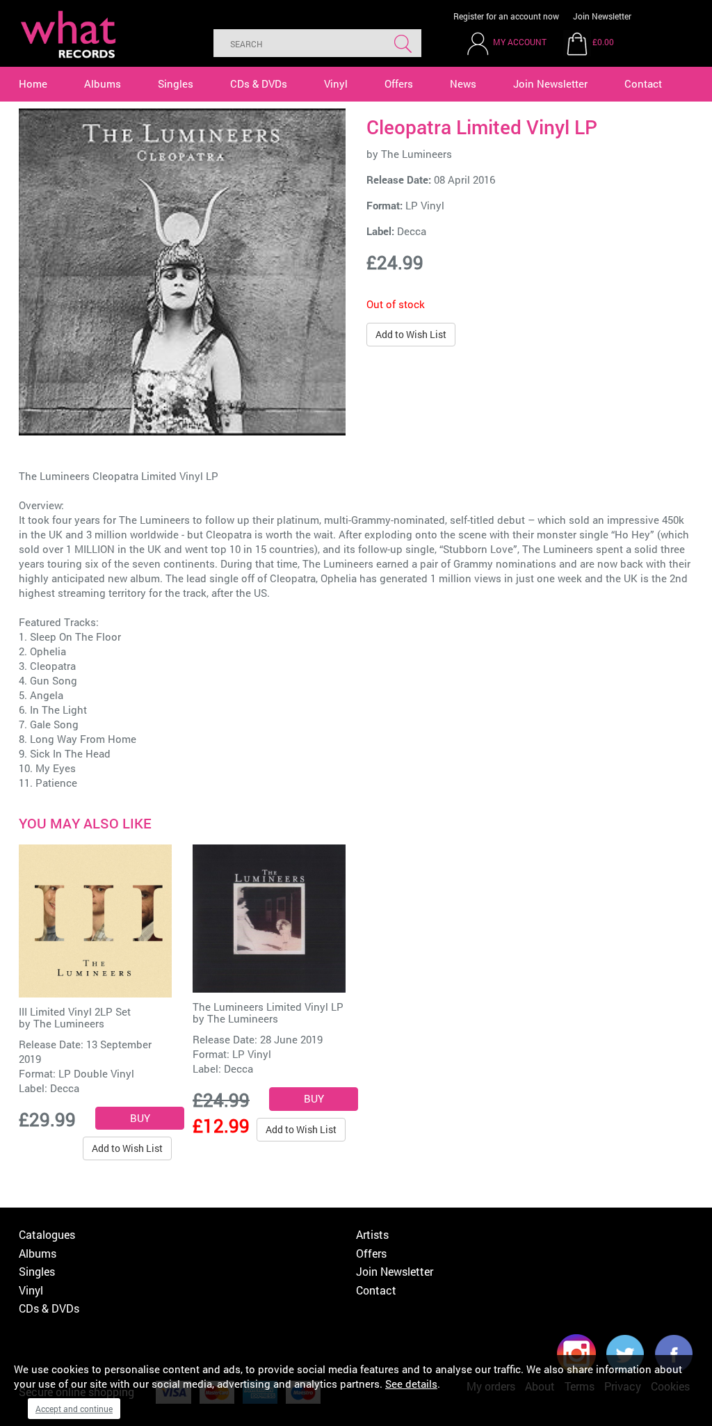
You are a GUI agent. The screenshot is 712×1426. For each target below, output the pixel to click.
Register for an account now (506, 16)
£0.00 (603, 41)
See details (411, 1384)
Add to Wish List (410, 334)
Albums (102, 83)
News (463, 83)
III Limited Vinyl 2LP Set (75, 1011)
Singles (175, 83)
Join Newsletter (602, 16)
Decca (411, 231)
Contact (643, 83)
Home (33, 83)
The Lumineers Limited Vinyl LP (268, 1007)
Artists (372, 1234)
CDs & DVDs (258, 83)
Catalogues (47, 1234)
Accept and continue (74, 1408)
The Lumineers (416, 154)
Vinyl (336, 83)
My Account (520, 41)
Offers (399, 83)
